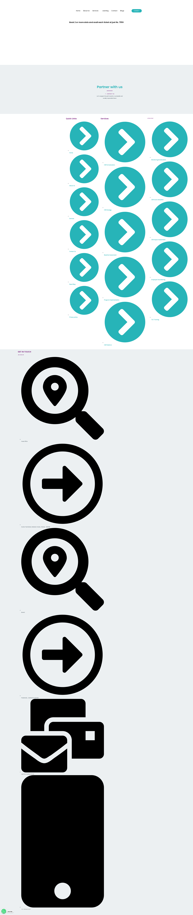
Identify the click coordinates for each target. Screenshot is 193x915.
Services (95, 11)
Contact (114, 11)
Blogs (122, 11)
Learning (105, 11)
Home (78, 11)
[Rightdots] (60, 10)
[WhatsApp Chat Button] (4, 911)
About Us (86, 11)
